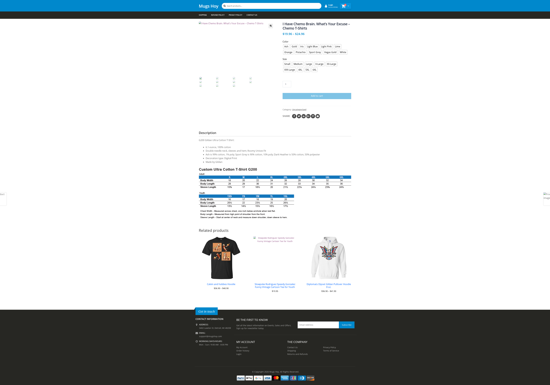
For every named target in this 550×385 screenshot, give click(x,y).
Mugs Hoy (208, 6)
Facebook (294, 116)
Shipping (203, 15)
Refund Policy (217, 15)
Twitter (299, 116)
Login (238, 354)
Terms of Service (331, 350)
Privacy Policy (235, 15)
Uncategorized (299, 109)
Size (285, 59)
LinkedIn (303, 116)
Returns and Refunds (297, 354)
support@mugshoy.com (210, 336)
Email (318, 116)
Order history (242, 350)
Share (286, 116)
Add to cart (317, 95)
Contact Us (251, 15)
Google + (308, 116)
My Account (241, 347)
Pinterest (313, 116)
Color (285, 41)
